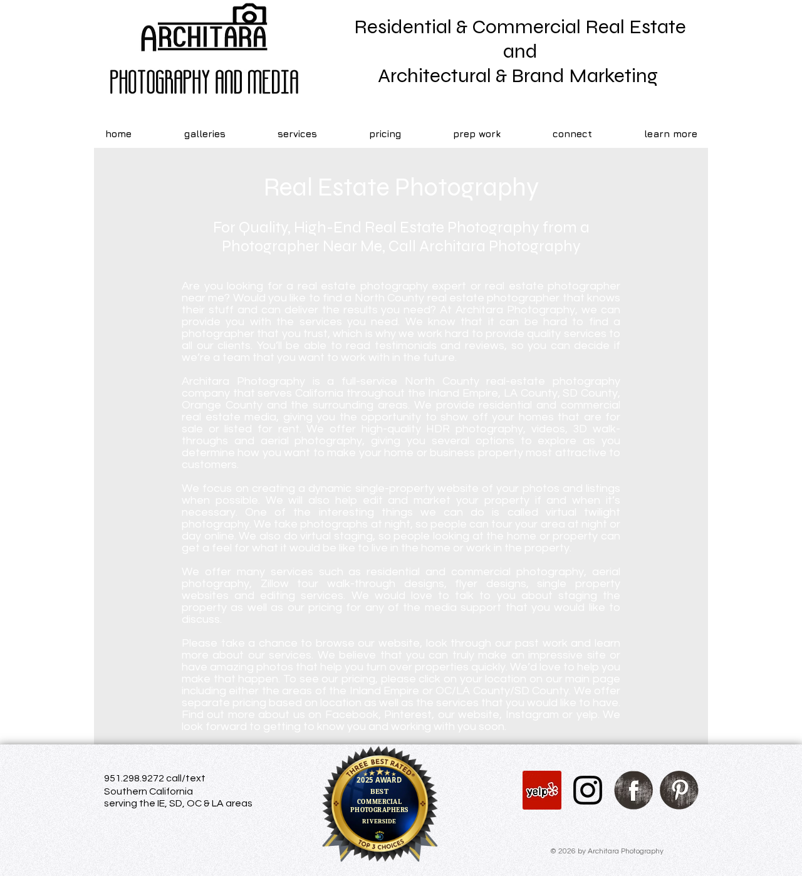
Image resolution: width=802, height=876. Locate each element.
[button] (572, 134)
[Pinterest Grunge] (679, 790)
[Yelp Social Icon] (542, 790)
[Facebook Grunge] (633, 790)
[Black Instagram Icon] (587, 790)
